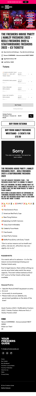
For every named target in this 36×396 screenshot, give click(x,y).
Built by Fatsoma (5, 388)
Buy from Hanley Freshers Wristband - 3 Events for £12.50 (18, 133)
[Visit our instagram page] (7, 353)
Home (3, 359)
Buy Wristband (5, 363)
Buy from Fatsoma (18, 123)
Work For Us (4, 370)
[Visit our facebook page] (3, 353)
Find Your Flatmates (6, 368)
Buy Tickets (4, 361)
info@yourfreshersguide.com (11, 349)
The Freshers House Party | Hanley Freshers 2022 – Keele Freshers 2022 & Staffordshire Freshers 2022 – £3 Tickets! (17, 41)
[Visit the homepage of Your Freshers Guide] (8, 7)
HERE (26, 2)
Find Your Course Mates (8, 365)
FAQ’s (2, 372)
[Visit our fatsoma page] (11, 353)
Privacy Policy (5, 374)
